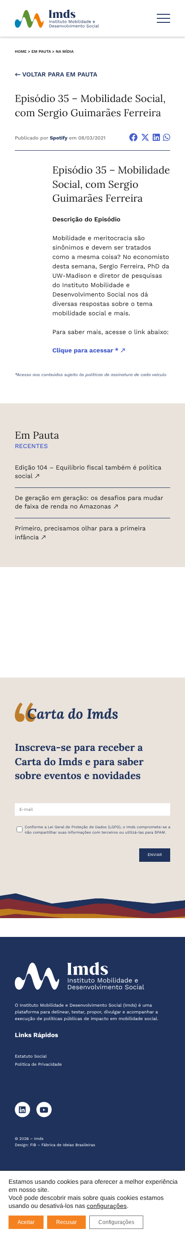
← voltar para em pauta (56, 74)
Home (20, 52)
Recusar (66, 1222)
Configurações (116, 1222)
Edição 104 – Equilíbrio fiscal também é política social (88, 472)
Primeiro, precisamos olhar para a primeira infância (80, 533)
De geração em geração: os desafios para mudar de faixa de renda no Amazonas (89, 503)
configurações (107, 1205)
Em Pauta (41, 52)
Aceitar (26, 1222)
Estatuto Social (31, 1056)
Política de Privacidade (38, 1064)
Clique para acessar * (86, 350)
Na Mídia (65, 52)
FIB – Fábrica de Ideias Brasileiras (62, 1145)
